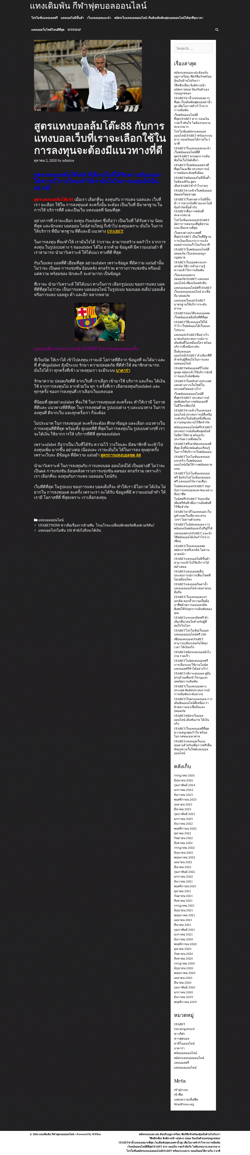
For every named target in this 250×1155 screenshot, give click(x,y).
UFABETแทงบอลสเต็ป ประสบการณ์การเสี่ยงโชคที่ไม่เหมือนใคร (192, 575)
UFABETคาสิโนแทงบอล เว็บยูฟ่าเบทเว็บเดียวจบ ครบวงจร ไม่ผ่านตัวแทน (192, 516)
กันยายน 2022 (183, 838)
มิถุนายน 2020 (183, 968)
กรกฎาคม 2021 (184, 905)
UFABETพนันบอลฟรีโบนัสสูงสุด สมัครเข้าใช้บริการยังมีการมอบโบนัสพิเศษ (193, 372)
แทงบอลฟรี (181, 1062)
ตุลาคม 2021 (182, 891)
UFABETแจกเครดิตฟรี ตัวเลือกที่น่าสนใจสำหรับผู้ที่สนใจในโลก (191, 621)
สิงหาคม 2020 (183, 958)
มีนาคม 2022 (182, 867)
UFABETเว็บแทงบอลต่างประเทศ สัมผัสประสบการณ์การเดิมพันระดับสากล (192, 690)
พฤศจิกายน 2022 (185, 828)
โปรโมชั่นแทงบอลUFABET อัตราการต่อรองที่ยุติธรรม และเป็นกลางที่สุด (192, 224)
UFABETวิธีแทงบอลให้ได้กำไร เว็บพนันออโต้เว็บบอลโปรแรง (192, 326)
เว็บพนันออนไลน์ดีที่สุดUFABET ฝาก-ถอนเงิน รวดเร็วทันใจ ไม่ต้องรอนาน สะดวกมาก (192, 121)
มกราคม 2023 (183, 819)
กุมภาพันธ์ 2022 (184, 872)
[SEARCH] (216, 30)
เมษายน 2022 (183, 862)
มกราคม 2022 (183, 876)
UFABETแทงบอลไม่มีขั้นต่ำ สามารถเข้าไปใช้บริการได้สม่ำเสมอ (192, 563)
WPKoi (96, 1134)
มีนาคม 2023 (182, 809)
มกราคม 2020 (183, 992)
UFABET (115, 231)
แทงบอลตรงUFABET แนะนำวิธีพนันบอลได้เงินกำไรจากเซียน (193, 537)
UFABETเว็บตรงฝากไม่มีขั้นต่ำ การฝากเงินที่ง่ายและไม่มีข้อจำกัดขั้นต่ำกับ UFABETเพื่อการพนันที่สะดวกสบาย (193, 207)
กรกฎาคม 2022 (184, 848)
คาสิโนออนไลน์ (184, 1043)
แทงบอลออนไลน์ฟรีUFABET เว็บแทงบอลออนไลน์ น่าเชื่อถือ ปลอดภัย (193, 292)
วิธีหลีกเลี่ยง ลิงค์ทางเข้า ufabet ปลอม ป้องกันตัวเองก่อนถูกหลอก (191, 89)
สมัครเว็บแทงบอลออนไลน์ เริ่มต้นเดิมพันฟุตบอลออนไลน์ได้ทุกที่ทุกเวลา (158, 18)
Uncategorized (184, 1029)
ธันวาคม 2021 (183, 881)
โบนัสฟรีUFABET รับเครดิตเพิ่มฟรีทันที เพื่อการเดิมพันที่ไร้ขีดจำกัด (192, 503)
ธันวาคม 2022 (183, 823)
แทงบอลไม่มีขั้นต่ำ (72, 18)
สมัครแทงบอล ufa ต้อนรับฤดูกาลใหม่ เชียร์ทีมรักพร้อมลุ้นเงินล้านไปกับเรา (193, 76)
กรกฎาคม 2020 (184, 963)
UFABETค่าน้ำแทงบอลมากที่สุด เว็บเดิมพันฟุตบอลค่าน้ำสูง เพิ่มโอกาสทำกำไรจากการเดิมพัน (193, 104)
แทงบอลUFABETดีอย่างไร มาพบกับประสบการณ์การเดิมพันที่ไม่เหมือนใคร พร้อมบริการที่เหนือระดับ (192, 341)
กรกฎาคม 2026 (184, 775)
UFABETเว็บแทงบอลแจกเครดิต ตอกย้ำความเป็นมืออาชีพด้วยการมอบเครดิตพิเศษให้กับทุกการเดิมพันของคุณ (193, 605)
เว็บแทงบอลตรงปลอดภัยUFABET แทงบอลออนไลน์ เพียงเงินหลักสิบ (191, 279)
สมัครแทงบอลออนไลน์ (189, 1058)
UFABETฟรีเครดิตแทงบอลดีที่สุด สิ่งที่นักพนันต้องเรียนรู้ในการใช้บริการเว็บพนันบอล (193, 448)
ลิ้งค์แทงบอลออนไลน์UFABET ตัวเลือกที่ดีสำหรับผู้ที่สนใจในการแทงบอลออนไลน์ (193, 357)
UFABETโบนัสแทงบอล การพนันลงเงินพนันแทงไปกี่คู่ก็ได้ (193, 526)
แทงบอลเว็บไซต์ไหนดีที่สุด (47, 30)
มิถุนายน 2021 (183, 910)
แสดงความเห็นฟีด (186, 1099)
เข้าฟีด (178, 1094)
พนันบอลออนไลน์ (185, 1053)
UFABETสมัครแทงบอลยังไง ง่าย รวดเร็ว (192, 654)
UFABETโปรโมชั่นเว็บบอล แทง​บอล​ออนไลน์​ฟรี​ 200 (191, 632)
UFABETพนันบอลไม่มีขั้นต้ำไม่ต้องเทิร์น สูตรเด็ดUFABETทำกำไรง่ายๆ (192, 182)
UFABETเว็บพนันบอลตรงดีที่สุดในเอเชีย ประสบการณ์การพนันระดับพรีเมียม (191, 169)
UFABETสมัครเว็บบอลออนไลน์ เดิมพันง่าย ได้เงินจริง (191, 719)
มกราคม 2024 (183, 790)
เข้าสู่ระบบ (181, 1090)
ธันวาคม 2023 (183, 795)
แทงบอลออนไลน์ (51, 520)
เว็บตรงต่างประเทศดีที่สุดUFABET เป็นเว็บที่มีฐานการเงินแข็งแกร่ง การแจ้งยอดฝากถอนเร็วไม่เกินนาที (192, 239)
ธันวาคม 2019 (183, 997)
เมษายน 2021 (183, 920)
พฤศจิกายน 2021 (185, 886)
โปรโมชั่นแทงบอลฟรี (44, 18)
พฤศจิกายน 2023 (185, 799)
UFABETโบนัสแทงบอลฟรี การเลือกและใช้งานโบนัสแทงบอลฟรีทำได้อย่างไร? (191, 665)
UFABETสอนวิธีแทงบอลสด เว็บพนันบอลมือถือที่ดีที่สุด (192, 315)
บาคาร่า (123, 370)
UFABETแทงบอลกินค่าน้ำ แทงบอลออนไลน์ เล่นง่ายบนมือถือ (192, 588)
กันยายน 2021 (183, 896)
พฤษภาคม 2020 (184, 973)
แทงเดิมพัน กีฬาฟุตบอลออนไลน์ (88, 6)
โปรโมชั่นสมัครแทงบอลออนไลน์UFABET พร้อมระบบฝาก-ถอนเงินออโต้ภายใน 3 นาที (193, 137)
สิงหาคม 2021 (183, 900)
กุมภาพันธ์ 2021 (184, 929)
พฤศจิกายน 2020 (185, 944)
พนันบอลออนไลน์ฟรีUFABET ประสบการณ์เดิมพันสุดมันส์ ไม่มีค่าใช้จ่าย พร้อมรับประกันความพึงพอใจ (193, 433)
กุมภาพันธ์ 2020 (184, 987)
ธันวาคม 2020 (183, 939)
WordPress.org (184, 1104)
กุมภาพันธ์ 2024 (184, 785)
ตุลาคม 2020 (182, 949)
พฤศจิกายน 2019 (185, 1002)
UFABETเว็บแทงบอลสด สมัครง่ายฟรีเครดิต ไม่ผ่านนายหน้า (191, 550)
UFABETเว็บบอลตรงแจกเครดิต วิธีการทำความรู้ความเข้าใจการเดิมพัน (190, 266)
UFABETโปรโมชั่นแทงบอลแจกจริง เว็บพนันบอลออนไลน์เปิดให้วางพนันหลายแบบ (193, 463)
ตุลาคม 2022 (182, 833)
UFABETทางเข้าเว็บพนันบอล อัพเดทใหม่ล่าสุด (193, 192)
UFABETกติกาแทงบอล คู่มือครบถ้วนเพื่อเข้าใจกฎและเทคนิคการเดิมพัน (192, 677)
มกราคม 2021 (183, 934)
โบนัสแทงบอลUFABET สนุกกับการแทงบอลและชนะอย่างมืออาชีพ (193, 490)
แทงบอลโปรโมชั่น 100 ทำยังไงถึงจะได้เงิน (69, 530)
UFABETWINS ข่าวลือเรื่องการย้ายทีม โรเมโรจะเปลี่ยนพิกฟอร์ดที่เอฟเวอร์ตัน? (96, 525)
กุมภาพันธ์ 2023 (184, 814)
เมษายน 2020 (183, 978)
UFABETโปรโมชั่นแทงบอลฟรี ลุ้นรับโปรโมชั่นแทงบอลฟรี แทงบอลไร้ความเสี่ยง (192, 477)
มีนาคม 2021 (182, 925)
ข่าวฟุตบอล (181, 1038)
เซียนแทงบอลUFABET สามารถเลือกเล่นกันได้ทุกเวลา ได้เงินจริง (191, 643)
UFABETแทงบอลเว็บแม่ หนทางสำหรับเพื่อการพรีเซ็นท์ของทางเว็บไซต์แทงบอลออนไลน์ (193, 747)
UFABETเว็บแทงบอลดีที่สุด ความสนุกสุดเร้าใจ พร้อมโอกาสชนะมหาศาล (191, 732)
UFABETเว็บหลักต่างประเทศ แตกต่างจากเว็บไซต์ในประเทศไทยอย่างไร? (192, 385)
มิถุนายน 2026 (183, 780)
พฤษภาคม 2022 (184, 857)
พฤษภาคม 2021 (184, 915)
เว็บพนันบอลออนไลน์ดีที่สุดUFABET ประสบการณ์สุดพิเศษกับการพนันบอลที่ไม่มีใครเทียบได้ (191, 400)
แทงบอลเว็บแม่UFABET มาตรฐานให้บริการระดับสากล (190, 304)
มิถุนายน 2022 (183, 852)
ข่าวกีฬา (179, 1034)
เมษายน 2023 (183, 804)
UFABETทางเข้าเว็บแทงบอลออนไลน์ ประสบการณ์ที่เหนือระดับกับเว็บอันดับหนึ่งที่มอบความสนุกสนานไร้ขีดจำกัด (193, 416)
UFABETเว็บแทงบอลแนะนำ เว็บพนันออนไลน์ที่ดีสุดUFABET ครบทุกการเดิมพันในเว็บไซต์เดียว (192, 154)
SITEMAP (74, 30)
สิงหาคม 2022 (183, 843)
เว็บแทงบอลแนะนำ (99, 18)
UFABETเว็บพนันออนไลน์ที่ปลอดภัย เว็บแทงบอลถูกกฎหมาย (191, 253)
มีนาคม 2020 (182, 982)
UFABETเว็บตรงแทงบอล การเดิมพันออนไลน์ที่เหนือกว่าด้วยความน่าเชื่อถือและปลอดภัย (193, 705)
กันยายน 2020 (183, 954)
